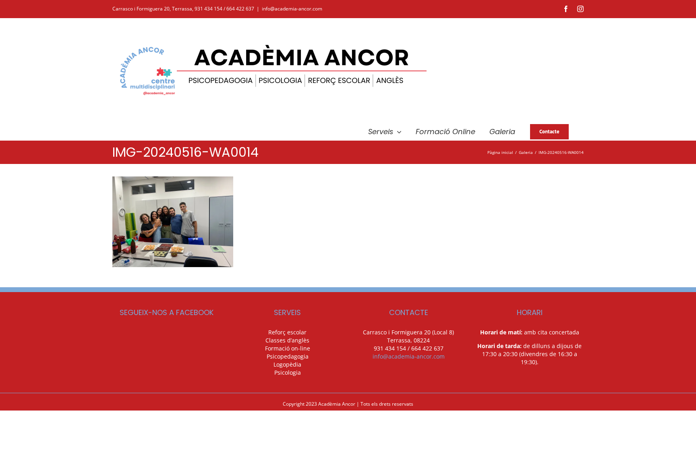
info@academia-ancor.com (292, 8)
